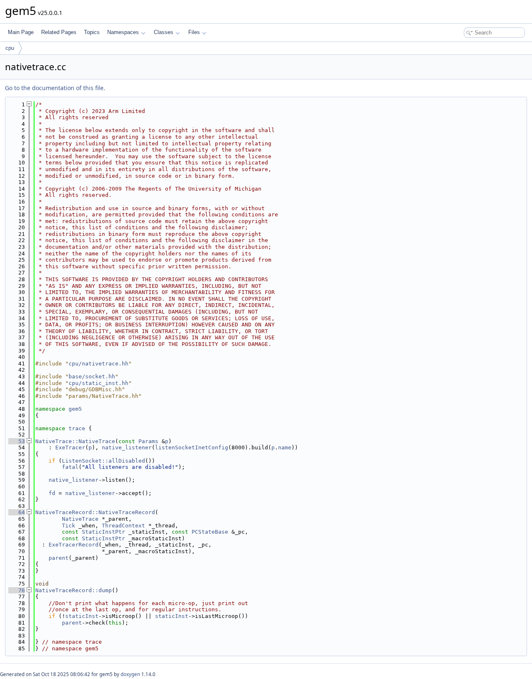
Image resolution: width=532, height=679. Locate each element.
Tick (68, 525)
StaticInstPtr (103, 532)
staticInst (82, 616)
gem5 (75, 409)
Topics (92, 32)
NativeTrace (80, 519)
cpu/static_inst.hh (98, 383)
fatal (70, 467)
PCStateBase (210, 532)
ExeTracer (70, 447)
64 (16, 512)
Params (148, 441)
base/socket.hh (92, 376)
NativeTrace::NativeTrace (75, 441)
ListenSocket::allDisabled (103, 461)
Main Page (21, 32)
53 (16, 441)
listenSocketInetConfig (191, 447)
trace (77, 428)
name (284, 447)
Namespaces (123, 32)
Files (194, 32)
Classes (163, 32)
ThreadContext (123, 525)
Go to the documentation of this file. (55, 88)
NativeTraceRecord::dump (73, 590)
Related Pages (58, 32)
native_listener (127, 447)
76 (16, 590)
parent (59, 558)
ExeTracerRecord (74, 545)
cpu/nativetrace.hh (98, 363)
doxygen (130, 674)
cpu (9, 48)
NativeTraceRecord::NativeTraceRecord (95, 512)
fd (52, 493)
